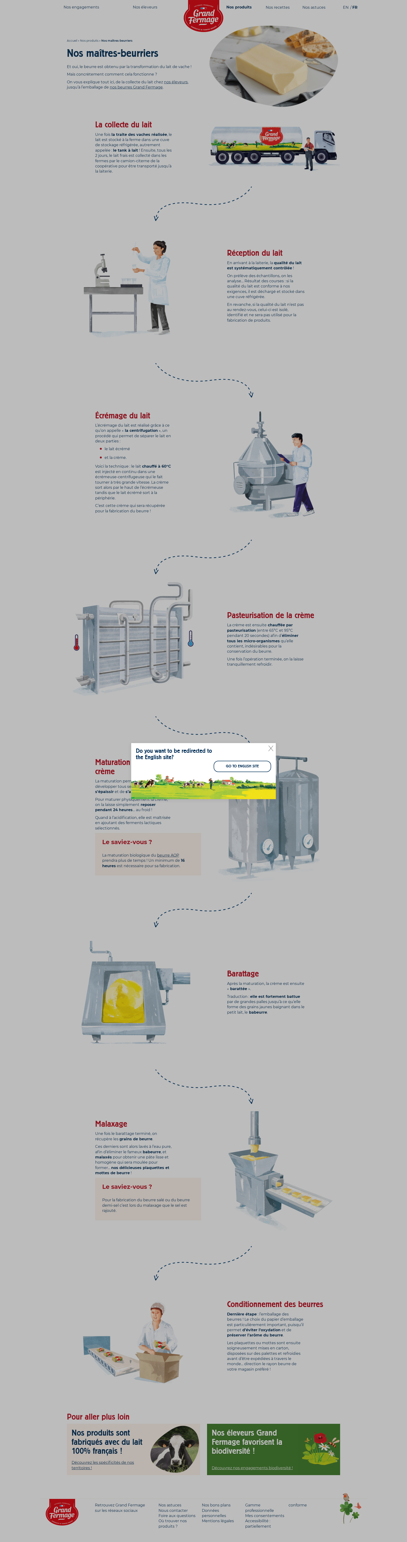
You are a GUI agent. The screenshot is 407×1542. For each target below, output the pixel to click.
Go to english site (242, 766)
